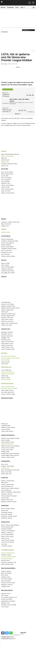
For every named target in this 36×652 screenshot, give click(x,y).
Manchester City (6, 367)
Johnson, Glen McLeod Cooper (10, 358)
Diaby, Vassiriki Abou (7, 156)
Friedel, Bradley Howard (8, 556)
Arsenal (3, 151)
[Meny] (33, 7)
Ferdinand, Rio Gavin (7, 444)
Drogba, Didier (5, 232)
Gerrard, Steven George (8, 356)
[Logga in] (29, 2)
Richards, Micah (6, 379)
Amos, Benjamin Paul (7, 386)
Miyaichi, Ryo (5, 162)
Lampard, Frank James (8, 374)
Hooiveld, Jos (5, 468)
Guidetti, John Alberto (7, 372)
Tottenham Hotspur (7, 550)
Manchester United (7, 383)
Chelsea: (3, 229)
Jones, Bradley (5, 360)
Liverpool (4, 353)
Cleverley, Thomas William (9, 388)
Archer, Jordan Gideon (7, 553)
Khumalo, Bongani (6, 558)
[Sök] (33, 2)
